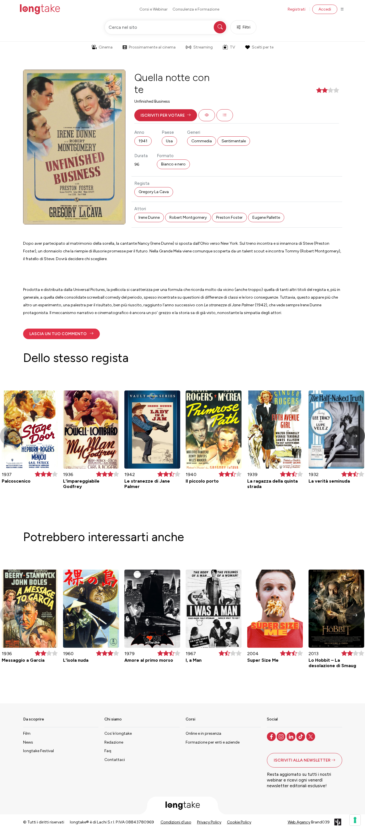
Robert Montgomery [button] (188, 217)
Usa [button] (169, 141)
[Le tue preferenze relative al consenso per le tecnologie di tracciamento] (355, 820)
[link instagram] (282, 736)
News (28, 742)
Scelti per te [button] (262, 47)
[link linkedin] (292, 736)
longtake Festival (38, 750)
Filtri (246, 27)
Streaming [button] (203, 47)
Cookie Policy (239, 822)
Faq (107, 750)
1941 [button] (143, 141)
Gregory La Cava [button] (154, 191)
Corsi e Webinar (153, 9)
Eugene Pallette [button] (266, 217)
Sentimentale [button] (234, 141)
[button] (165, 115)
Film (27, 733)
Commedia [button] (201, 141)
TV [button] (232, 47)
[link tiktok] (301, 736)
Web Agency (299, 822)
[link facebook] (272, 736)
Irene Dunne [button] (149, 217)
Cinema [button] (106, 47)
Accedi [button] (325, 9)
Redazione (113, 742)
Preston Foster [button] (229, 217)
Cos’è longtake (118, 733)
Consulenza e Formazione (196, 9)
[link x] (311, 736)
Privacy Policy (209, 822)
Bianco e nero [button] (173, 164)
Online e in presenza (203, 733)
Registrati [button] (296, 9)
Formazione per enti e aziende (213, 742)
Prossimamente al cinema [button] (152, 47)
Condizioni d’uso (176, 822)
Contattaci (114, 759)
